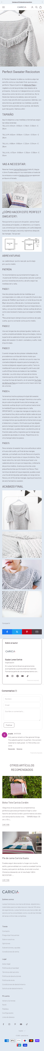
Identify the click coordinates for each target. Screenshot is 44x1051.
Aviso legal (6, 964)
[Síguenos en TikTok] (27, 1024)
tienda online (24, 175)
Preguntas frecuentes (10, 935)
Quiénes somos (8, 899)
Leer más (5, 824)
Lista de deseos (8, 1017)
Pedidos (5, 1009)
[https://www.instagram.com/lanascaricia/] (12, 676)
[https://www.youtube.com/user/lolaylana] (22, 676)
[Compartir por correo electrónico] (37, 631)
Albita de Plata (29, 85)
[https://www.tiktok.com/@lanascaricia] (27, 676)
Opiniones (6, 943)
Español (21, 1031)
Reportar (19, 749)
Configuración (7, 1013)
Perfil (4, 1005)
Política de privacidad (10, 968)
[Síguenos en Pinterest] (15, 1024)
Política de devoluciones (11, 976)
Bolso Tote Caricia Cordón (15, 802)
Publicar (9, 725)
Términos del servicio (10, 972)
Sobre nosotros (8, 939)
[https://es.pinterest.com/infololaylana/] (17, 676)
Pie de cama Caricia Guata (15, 858)
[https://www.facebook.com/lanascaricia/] (7, 676)
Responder (11, 749)
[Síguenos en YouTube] (21, 1024)
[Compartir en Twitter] (17, 631)
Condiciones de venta (10, 952)
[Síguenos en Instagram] (9, 1024)
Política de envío (8, 980)
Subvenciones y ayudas (11, 947)
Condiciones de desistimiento (13, 984)
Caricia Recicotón (20, 169)
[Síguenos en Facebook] (3, 1024)
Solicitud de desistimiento (12, 988)
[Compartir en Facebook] (7, 631)
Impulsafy (36, 680)
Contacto (6, 931)
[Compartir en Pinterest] (27, 631)
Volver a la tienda (8, 1001)
